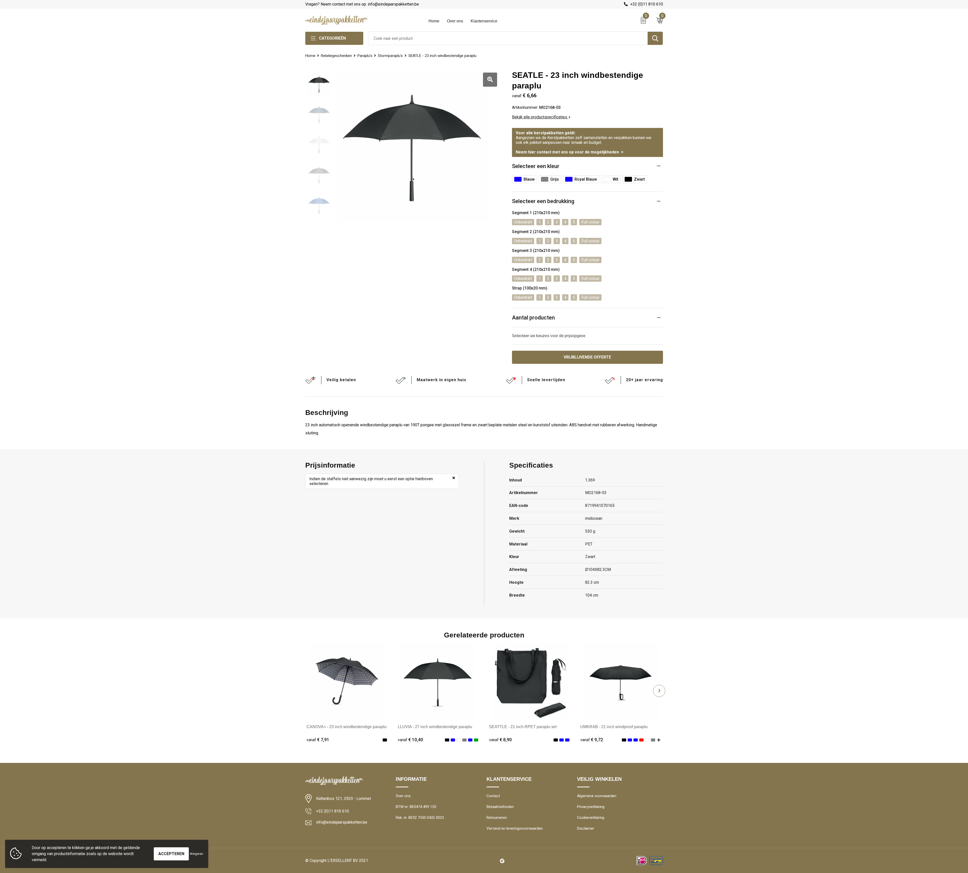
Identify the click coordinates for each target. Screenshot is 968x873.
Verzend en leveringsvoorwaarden (515, 828)
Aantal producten (533, 317)
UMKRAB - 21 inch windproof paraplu (614, 727)
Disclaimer (585, 828)
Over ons (455, 21)
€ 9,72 (591, 739)
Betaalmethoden (500, 806)
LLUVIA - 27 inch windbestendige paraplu (435, 727)
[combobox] (508, 38)
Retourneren (497, 817)
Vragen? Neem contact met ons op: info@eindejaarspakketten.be (362, 4)
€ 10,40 (410, 739)
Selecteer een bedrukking (543, 201)
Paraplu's (364, 55)
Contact (493, 796)
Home (434, 21)
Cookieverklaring (590, 817)
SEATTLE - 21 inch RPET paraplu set (523, 727)
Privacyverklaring (590, 806)
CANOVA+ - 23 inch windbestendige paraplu (346, 727)
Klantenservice (484, 21)
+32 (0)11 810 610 (646, 4)
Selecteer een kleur (535, 166)
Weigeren (196, 854)
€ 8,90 (500, 739)
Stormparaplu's (390, 55)
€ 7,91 (318, 739)
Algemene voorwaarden (596, 796)
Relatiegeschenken (336, 55)
